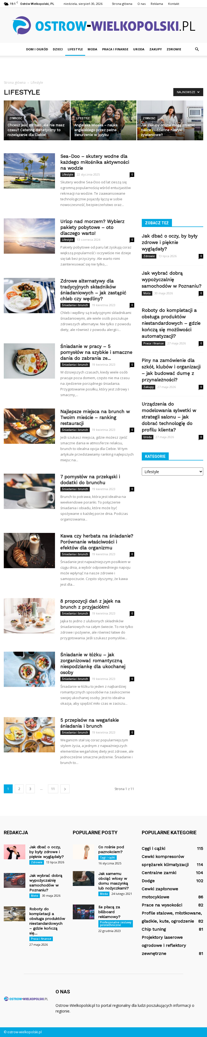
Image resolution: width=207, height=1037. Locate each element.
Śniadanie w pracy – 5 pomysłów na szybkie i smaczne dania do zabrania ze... (96, 352)
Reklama (157, 4)
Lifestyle (75, 49)
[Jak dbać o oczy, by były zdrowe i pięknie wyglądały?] (14, 851)
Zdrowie (174, 49)
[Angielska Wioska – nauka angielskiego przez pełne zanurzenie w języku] (104, 120)
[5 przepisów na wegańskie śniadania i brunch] (29, 734)
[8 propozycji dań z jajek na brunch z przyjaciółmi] (29, 615)
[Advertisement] (103, 68)
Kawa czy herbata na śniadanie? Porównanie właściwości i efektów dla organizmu (96, 541)
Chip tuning (154, 929)
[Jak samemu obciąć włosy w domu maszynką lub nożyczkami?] (83, 878)
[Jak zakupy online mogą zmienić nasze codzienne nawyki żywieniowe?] (170, 120)
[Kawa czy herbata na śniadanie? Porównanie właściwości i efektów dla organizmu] (29, 550)
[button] (196, 49)
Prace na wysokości (162, 904)
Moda (92, 49)
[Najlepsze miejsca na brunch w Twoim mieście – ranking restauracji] (29, 426)
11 (53, 789)
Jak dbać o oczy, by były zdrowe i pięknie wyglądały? (170, 242)
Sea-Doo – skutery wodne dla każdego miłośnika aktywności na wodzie (94, 162)
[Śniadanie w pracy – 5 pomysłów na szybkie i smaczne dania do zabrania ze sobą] (29, 361)
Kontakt (173, 4)
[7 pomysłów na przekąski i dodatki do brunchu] (29, 491)
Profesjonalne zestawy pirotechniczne (115, 923)
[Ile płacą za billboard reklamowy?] (83, 912)
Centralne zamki (159, 872)
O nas (141, 4)
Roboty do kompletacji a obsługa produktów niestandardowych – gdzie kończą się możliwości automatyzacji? (171, 323)
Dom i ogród (37, 49)
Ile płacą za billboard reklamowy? (109, 912)
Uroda (138, 49)
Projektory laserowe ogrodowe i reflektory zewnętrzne (164, 945)
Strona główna (122, 4)
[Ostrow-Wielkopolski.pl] (103, 25)
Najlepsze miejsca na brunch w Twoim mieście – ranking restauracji (95, 417)
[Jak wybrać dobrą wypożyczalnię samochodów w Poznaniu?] (14, 880)
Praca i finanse (115, 49)
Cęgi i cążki (107, 857)
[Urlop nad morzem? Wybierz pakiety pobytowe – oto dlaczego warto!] (29, 236)
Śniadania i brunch (75, 305)
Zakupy (155, 49)
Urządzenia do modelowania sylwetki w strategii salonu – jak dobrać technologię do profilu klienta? (169, 416)
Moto (147, 293)
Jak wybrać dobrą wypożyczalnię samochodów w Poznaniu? (171, 279)
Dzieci (58, 49)
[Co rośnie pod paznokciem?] (83, 851)
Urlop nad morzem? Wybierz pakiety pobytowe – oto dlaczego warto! (92, 227)
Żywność (15, 118)
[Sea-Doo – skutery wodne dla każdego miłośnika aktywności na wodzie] (29, 170)
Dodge (148, 880)
